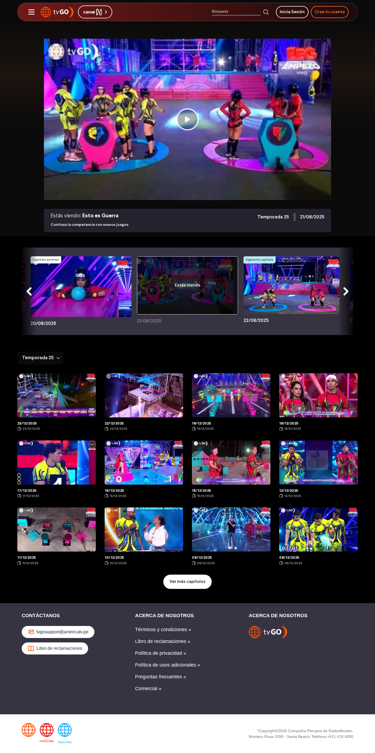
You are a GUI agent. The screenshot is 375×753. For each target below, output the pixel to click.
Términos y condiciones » (163, 629)
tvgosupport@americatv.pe (62, 632)
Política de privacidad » (160, 653)
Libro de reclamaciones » (162, 641)
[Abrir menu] (31, 12)
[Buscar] (266, 12)
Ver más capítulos (187, 582)
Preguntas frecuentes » (160, 676)
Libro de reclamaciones (59, 648)
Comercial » (148, 688)
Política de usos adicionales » (167, 665)
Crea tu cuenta (330, 12)
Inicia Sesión (292, 12)
